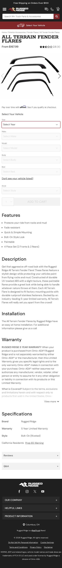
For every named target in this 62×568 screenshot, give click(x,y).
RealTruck (36, 530)
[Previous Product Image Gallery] (2, 76)
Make (4, 131)
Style (4, 186)
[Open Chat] (46, 9)
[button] (31, 500)
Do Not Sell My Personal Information (23, 542)
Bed (3, 167)
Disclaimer (48, 547)
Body (4, 155)
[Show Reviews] (50, 47)
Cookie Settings (47, 542)
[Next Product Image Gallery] (59, 76)
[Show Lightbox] (31, 75)
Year (3, 120)
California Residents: (23, 442)
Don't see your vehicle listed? (17, 178)
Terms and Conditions (18, 547)
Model (4, 143)
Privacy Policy (36, 547)
